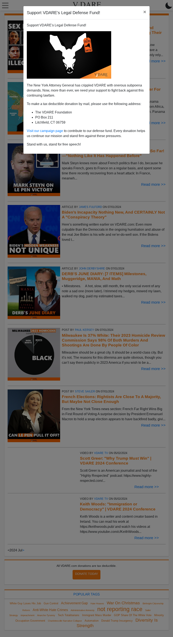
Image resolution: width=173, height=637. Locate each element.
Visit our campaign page (45, 131)
